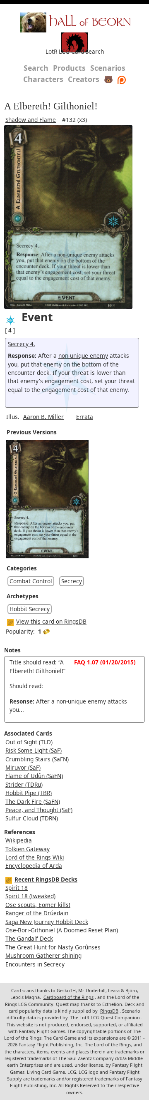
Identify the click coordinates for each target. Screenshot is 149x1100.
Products (69, 68)
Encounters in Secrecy (35, 964)
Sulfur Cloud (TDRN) (31, 818)
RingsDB (109, 1011)
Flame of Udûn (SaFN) (34, 776)
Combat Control (31, 581)
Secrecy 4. (21, 344)
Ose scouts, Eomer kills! (37, 905)
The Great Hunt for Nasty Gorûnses (53, 947)
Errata (84, 417)
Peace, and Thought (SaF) (38, 810)
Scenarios (107, 68)
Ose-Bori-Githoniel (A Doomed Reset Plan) (61, 930)
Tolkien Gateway (27, 849)
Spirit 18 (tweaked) (30, 896)
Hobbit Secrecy (30, 609)
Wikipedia (18, 840)
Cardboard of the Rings (68, 997)
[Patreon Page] (121, 79)
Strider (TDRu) (24, 784)
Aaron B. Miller (43, 417)
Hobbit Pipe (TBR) (28, 793)
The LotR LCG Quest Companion (105, 1017)
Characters (43, 79)
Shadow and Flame (30, 120)
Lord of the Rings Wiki (34, 857)
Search (36, 68)
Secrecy (71, 581)
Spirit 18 (16, 888)
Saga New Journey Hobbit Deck (46, 922)
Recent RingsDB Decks (45, 879)
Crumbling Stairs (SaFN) (37, 759)
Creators (83, 79)
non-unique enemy (83, 355)
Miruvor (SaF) (23, 767)
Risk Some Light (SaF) (33, 750)
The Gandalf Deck (29, 938)
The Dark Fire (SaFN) (32, 801)
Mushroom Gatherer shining (43, 955)
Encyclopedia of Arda (33, 866)
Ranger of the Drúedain (36, 913)
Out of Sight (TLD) (29, 742)
